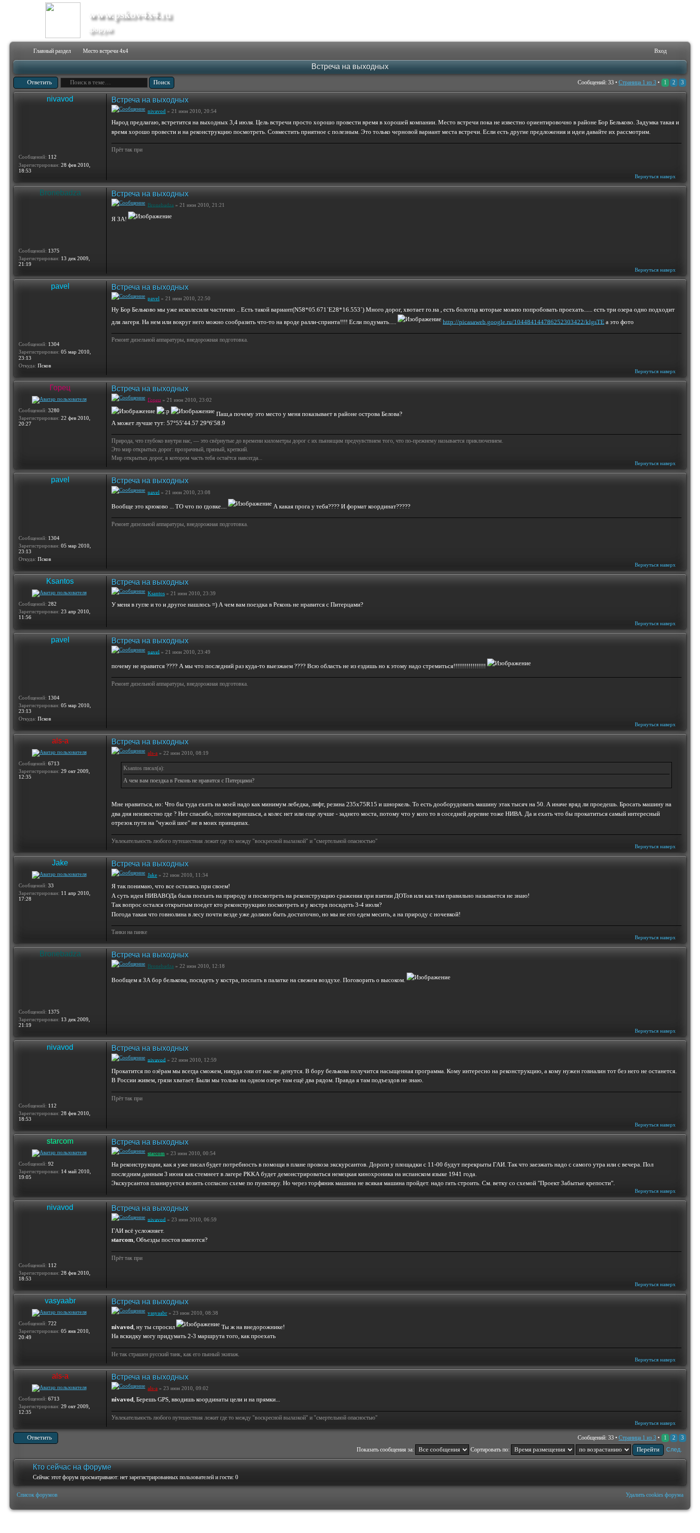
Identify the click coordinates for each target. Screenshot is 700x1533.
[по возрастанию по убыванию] (620, 1449)
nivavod (60, 99)
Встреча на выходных (350, 66)
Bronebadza (60, 193)
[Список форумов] (19, 51)
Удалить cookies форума (654, 1495)
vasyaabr (60, 1301)
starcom (60, 1141)
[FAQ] (632, 51)
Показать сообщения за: (386, 1449)
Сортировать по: (490, 1449)
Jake (60, 863)
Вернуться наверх (655, 176)
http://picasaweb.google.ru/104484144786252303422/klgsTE (523, 321)
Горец (60, 388)
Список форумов (37, 1495)
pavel (60, 286)
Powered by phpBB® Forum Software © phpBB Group (672, 1521)
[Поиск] (617, 51)
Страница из (637, 82)
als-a (60, 741)
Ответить (39, 82)
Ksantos (60, 581)
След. (674, 1449)
